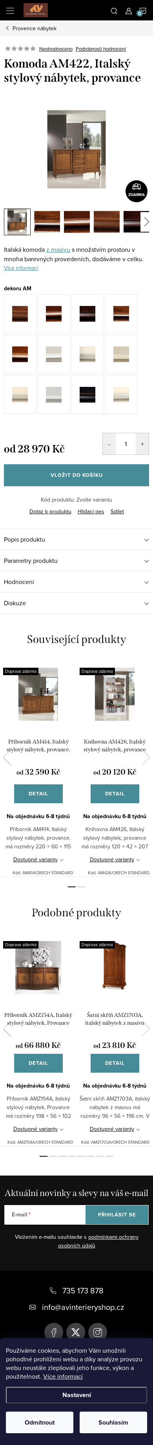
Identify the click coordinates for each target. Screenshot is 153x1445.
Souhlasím (113, 1422)
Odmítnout (40, 1422)
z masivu (58, 249)
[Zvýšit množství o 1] (142, 443)
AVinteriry (75, 1332)
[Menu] (10, 10)
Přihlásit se (117, 1214)
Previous (7, 757)
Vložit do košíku (77, 475)
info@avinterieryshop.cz (83, 1307)
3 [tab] (62, 1156)
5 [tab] (81, 1156)
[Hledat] (114, 10)
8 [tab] (109, 1156)
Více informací (63, 1376)
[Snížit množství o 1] (109, 443)
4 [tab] (72, 1156)
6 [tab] (91, 1156)
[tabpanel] (38, 767)
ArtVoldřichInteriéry (53, 1332)
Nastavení (76, 1394)
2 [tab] (81, 886)
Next (146, 757)
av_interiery (97, 1332)
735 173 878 (83, 1290)
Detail (38, 793)
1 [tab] (72, 886)
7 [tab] (100, 1156)
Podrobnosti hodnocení (101, 49)
